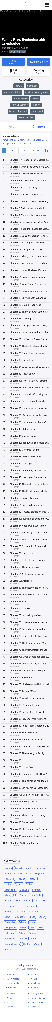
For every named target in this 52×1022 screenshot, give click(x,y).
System (18, 884)
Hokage (21, 879)
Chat (31, 927)
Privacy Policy (37, 994)
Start (33, 938)
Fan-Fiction (11, 988)
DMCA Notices (37, 1002)
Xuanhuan (32, 85)
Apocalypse (10, 938)
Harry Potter (36, 895)
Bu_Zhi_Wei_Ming (17, 52)
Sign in (23, 895)
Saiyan (22, 933)
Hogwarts (39, 873)
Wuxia (33, 974)
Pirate (28, 873)
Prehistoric (10, 906)
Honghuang (10, 927)
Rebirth (22, 922)
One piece (40, 868)
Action (9, 1002)
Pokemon (9, 879)
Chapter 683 (9, 139)
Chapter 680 (9, 143)
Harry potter (19, 917)
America (24, 938)
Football (33, 879)
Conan (42, 917)
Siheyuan (24, 889)
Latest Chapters (13, 979)
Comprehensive (12, 944)
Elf (14, 895)
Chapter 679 (24, 143)
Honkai (26, 944)
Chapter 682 (24, 139)
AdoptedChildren (12, 92)
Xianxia (34, 979)
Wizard (37, 944)
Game (40, 927)
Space (32, 917)
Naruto (29, 868)
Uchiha (8, 884)
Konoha (18, 873)
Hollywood (10, 933)
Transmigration (26, 117)
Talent (23, 927)
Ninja (7, 895)
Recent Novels (13, 983)
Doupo (32, 922)
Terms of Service (38, 998)
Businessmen (20, 98)
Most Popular (12, 974)
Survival (8, 949)
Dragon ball (10, 889)
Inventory (31, 906)
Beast (7, 917)
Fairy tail (21, 911)
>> (37, 150)
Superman (34, 911)
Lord (21, 906)
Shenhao (9, 911)
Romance (11, 994)
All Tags (10, 1007)
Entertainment (23, 900)
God (35, 900)
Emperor (33, 933)
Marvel (18, 868)
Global (29, 884)
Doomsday (10, 922)
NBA (43, 900)
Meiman (36, 889)
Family (35, 98)
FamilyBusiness (19, 104)
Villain (8, 873)
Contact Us (35, 1007)
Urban (9, 998)
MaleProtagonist (18, 111)
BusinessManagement (37, 92)
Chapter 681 (39, 139)
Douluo (8, 868)
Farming (36, 104)
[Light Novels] (26, 5)
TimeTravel (37, 111)
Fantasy (19, 85)
